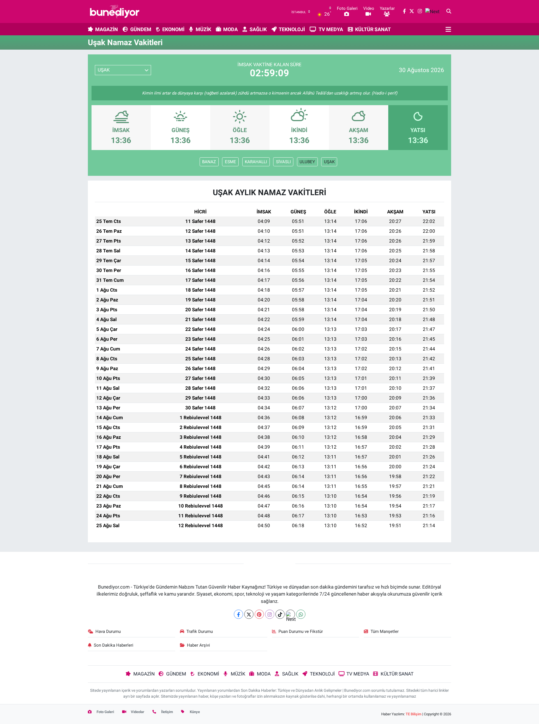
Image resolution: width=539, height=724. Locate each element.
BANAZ (209, 161)
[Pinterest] (259, 614)
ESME (230, 161)
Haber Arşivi (198, 645)
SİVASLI (283, 161)
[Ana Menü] (448, 29)
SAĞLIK (258, 29)
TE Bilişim (413, 714)
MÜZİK (203, 29)
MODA (230, 29)
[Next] (290, 614)
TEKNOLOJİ (292, 29)
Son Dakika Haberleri (113, 645)
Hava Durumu (108, 631)
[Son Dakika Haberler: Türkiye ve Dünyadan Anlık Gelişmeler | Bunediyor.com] (114, 11)
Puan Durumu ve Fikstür (300, 631)
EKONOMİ (173, 29)
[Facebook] (238, 614)
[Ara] (448, 11)
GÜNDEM (140, 29)
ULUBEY (307, 161)
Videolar (137, 712)
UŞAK (329, 161)
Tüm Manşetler (385, 631)
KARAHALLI (256, 161)
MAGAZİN (106, 29)
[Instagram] (269, 614)
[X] (248, 614)
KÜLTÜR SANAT (373, 29)
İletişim (166, 712)
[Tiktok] (280, 614)
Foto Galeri (105, 712)
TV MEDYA (331, 29)
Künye (194, 712)
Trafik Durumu (199, 631)
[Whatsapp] (300, 614)
